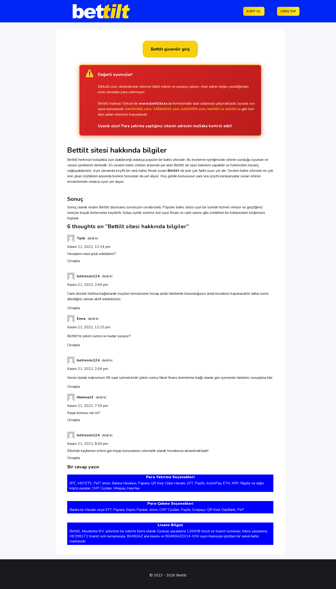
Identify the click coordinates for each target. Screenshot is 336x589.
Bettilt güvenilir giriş (170, 49)
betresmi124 (88, 276)
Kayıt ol (254, 11)
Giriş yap (288, 11)
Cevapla (73, 260)
